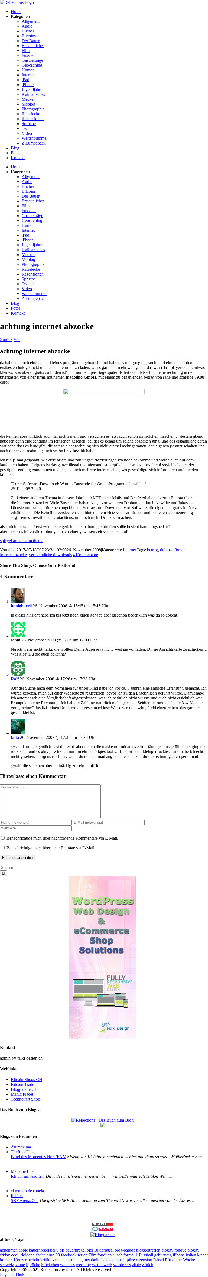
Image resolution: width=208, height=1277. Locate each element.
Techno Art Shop (25, 1099)
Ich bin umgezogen (27, 1176)
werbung (83, 1264)
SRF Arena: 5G (24, 1200)
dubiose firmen (173, 550)
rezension (144, 1260)
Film (92, 1255)
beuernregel (76, 1250)
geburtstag (163, 1255)
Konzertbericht (26, 1260)
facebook (69, 1255)
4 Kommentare (85, 554)
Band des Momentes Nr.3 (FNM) (39, 1156)
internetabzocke (13, 554)
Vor (17, 339)
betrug (152, 550)
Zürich (147, 1264)
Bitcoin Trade (22, 1084)
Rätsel (158, 1260)
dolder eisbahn (33, 1255)
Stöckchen (50, 1264)
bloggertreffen (148, 1250)
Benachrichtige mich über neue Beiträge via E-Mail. (50, 848)
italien (191, 1255)
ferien (82, 1255)
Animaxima (21, 1147)
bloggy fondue (173, 1250)
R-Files (17, 1195)
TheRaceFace (22, 1152)
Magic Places (22, 1094)
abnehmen (9, 1250)
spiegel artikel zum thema (21, 540)
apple (23, 1250)
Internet (129, 550)
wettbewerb (102, 1264)
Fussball (146, 1255)
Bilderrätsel (104, 1250)
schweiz (7, 1264)
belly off (57, 1250)
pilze (131, 1260)
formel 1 (130, 1255)
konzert (6, 1260)
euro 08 (53, 1255)
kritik (44, 1260)
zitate (136, 1264)
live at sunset (61, 1260)
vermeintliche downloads (50, 554)
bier (90, 1250)
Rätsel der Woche (180, 1260)
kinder (202, 1255)
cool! (15, 1255)
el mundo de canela (27, 1190)
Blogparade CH (24, 1089)
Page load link (12, 1274)
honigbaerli (21, 606)
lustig (78, 1260)
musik (120, 1260)
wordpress (122, 1264)
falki (12, 550)
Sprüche (33, 1264)
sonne (20, 1264)
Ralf (15, 679)
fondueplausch (110, 1255)
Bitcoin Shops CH (26, 1079)
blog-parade (125, 1250)
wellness (67, 1264)
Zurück (6, 339)
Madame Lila (22, 1171)
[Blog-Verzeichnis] (102, 1229)
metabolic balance (99, 1260)
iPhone (179, 1255)
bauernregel (39, 1250)
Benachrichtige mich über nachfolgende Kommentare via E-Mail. (62, 838)
